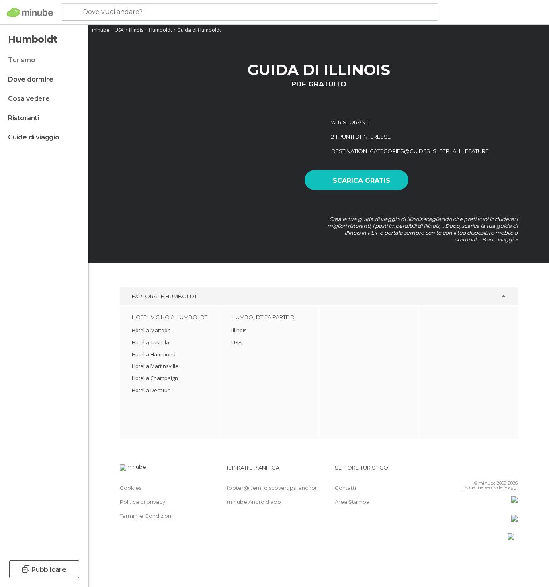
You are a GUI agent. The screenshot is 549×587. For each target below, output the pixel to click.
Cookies (130, 488)
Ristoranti (23, 118)
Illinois (136, 30)
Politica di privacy (142, 502)
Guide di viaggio (33, 137)
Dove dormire (30, 79)
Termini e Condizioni (146, 516)
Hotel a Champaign (155, 378)
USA (119, 30)
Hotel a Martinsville (155, 366)
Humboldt (160, 30)
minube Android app (254, 502)
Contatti (345, 488)
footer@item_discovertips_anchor (272, 488)
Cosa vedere (29, 98)
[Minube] (30, 12)
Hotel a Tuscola (150, 342)
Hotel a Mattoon (151, 330)
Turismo (21, 60)
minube (100, 30)
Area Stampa (352, 502)
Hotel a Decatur (151, 390)
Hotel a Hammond (154, 354)
